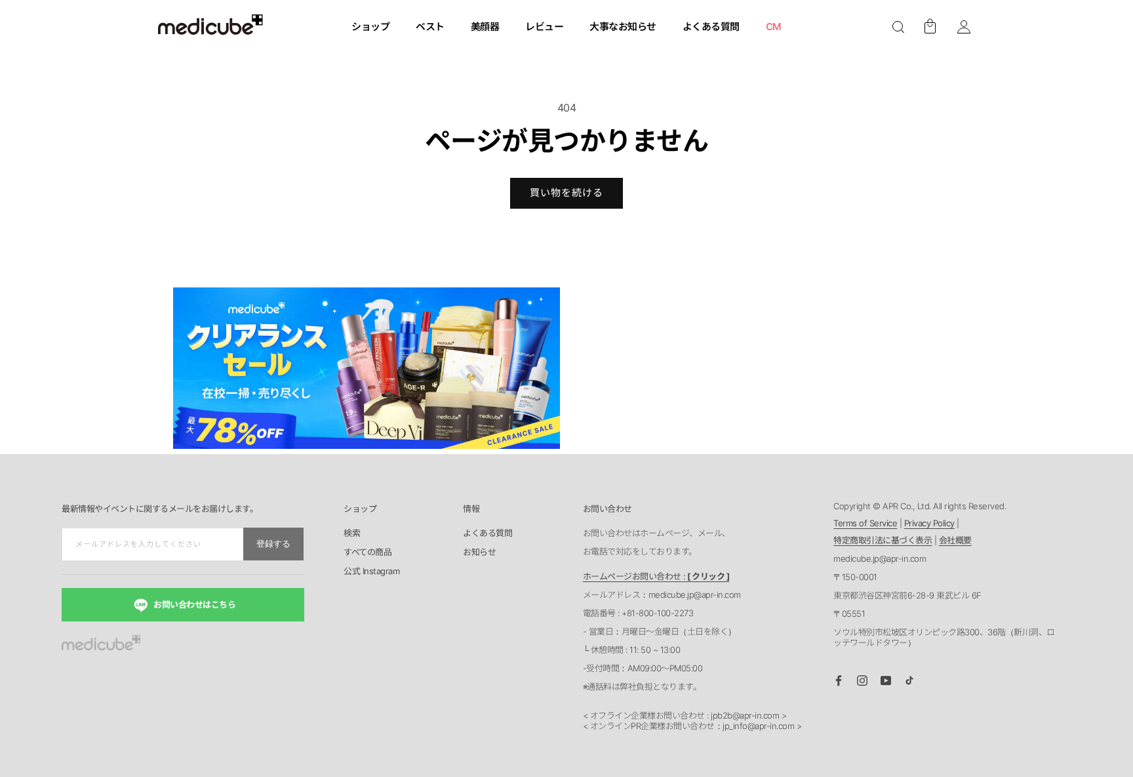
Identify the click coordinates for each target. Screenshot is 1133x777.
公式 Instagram (371, 571)
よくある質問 (487, 533)
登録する (273, 544)
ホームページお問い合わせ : (656, 576)
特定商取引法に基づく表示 (882, 540)
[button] (898, 27)
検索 (352, 533)
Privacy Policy (929, 523)
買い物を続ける (566, 192)
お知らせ (479, 552)
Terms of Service (865, 523)
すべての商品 (367, 552)
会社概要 (955, 540)
